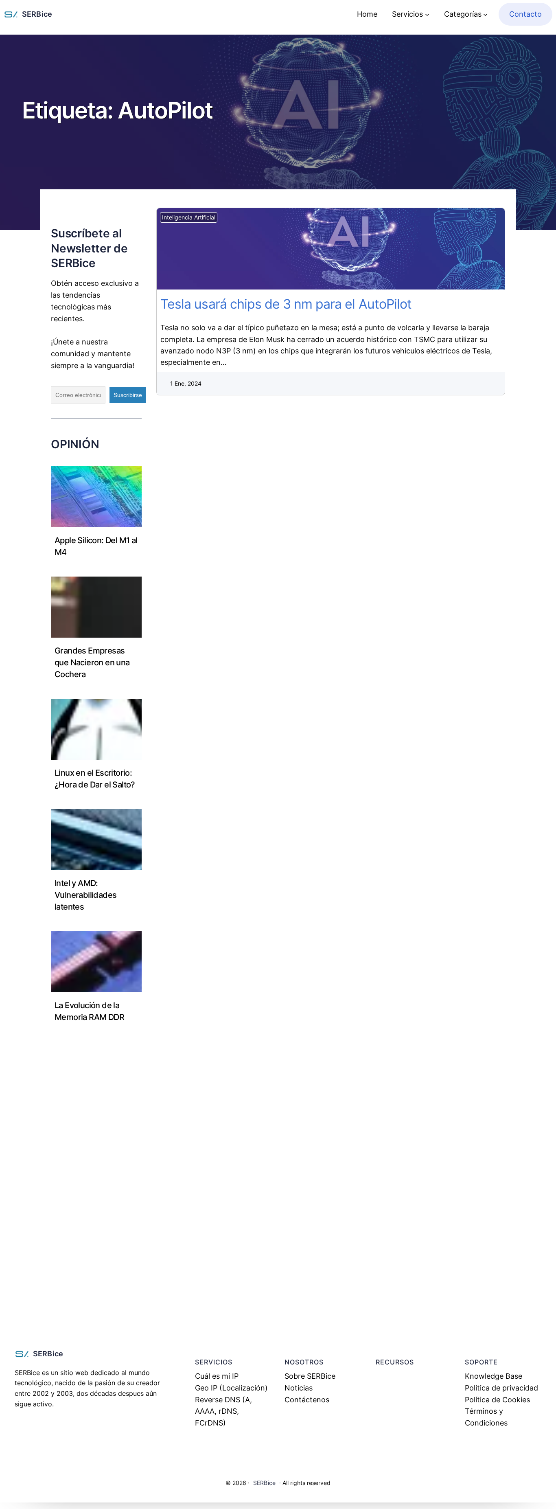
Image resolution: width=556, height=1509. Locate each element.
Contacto (525, 14)
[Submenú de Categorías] (485, 14)
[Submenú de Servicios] (427, 14)
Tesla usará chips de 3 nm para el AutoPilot (319, 249)
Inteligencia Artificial (188, 217)
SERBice (37, 14)
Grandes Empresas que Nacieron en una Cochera (92, 662)
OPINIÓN (75, 444)
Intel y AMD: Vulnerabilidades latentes (85, 895)
